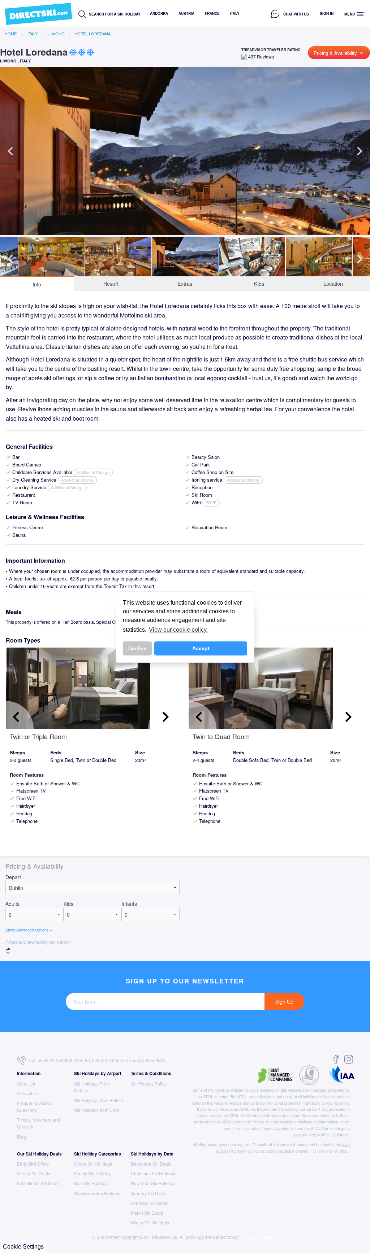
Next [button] (359, 151)
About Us (26, 1083)
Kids (68, 903)
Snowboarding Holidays (97, 1193)
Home (11, 34)
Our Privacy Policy (149, 1083)
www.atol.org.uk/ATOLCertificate (321, 1134)
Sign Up (284, 1001)
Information (28, 1073)
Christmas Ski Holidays (153, 1173)
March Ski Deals (147, 1213)
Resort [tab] (111, 283)
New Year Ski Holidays (153, 1183)
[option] (185, 171)
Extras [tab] (184, 283)
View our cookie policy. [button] (178, 630)
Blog (21, 1137)
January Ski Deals (149, 1193)
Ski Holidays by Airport (97, 1073)
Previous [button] (10, 151)
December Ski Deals (151, 1164)
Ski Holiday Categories (97, 1153)
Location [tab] (333, 283)
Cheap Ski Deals (33, 1173)
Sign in (327, 13)
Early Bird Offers (33, 1164)
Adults (12, 903)
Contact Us (28, 1093)
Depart (13, 877)
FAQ (161, 1060)
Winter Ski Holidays (150, 1222)
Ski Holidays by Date (152, 1153)
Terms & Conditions (151, 1073)
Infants (129, 903)
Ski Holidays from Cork (96, 1110)
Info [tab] (37, 284)
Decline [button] (137, 648)
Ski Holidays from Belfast (98, 1100)
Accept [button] (201, 648)
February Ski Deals (149, 1203)
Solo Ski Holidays (91, 1183)
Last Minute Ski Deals (38, 1183)
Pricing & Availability (339, 52)
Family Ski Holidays (93, 1173)
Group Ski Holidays (93, 1164)
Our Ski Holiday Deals (39, 1153)
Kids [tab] (259, 283)
